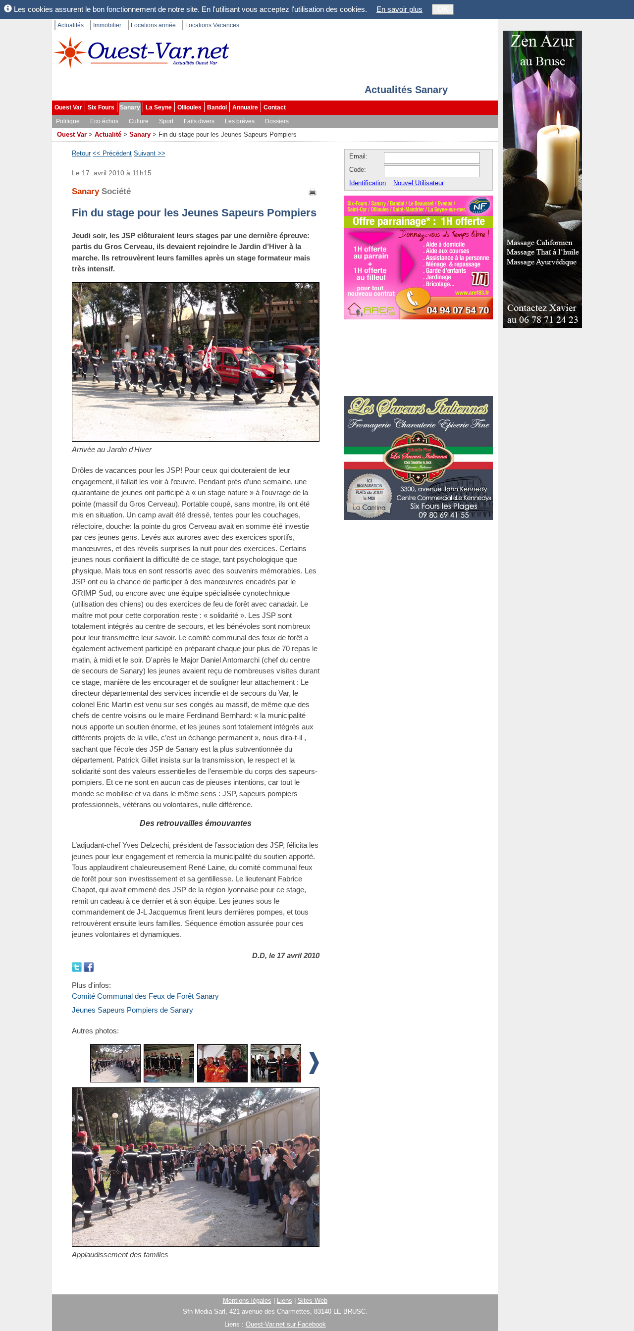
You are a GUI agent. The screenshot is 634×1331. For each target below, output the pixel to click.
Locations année (153, 25)
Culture (139, 121)
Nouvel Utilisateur (418, 183)
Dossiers (277, 121)
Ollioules (189, 107)
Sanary (130, 107)
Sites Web (312, 1300)
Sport (166, 121)
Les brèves (240, 121)
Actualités (70, 25)
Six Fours (101, 107)
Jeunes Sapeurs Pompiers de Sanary (132, 1010)
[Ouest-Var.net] (141, 52)
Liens (284, 1300)
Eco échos (104, 121)
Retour (81, 153)
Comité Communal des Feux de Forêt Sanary (145, 996)
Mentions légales (247, 1300)
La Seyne (159, 107)
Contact (275, 107)
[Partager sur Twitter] (78, 966)
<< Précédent (112, 153)
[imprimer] (313, 191)
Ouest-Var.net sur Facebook (286, 1324)
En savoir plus (399, 9)
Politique (68, 121)
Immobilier (107, 25)
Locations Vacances (212, 25)
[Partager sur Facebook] (89, 966)
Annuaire (245, 107)
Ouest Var (68, 107)
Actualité (108, 134)
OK (442, 9)
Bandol (217, 107)
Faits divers (199, 121)
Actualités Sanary (406, 89)
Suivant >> (149, 153)
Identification (367, 183)
